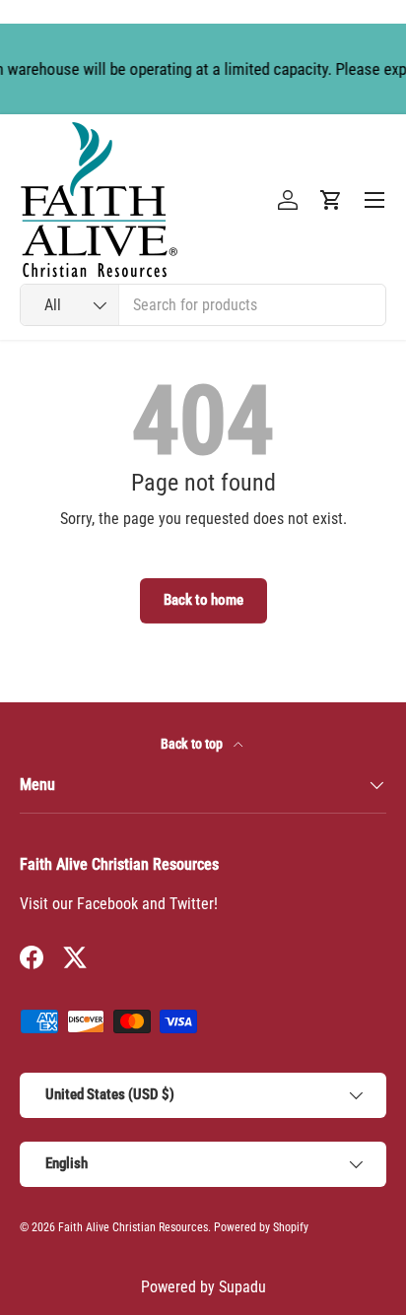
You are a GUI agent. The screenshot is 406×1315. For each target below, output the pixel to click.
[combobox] (203, 305)
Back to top (193, 744)
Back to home (203, 600)
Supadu (242, 1287)
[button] (331, 200)
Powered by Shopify (261, 1227)
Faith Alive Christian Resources (133, 1227)
